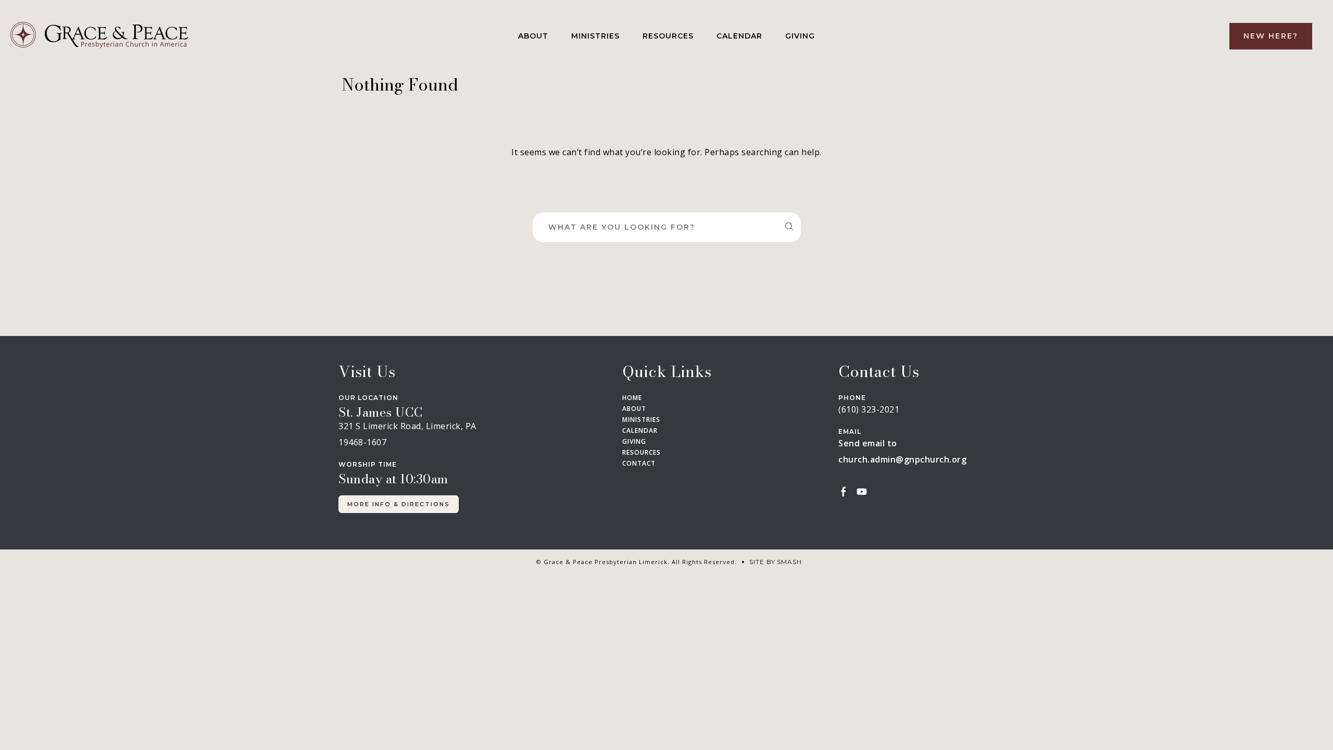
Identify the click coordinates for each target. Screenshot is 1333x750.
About (533, 36)
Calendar (739, 36)
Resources (668, 36)
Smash (789, 562)
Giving (800, 36)
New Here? (1270, 36)
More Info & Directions (398, 504)
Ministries (595, 36)
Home (632, 398)
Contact (639, 463)
